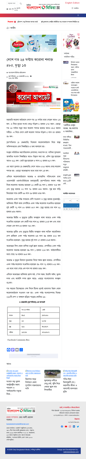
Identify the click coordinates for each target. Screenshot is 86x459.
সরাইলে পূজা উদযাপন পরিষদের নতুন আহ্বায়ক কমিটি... (66, 161)
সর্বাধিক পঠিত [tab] (69, 57)
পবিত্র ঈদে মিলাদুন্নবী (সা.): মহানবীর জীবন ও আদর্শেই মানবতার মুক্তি (70, 385)
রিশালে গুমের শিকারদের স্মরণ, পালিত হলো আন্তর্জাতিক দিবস (75, 68)
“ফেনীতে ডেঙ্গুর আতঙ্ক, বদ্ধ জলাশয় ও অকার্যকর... (70, 128)
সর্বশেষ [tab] (66, 53)
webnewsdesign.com (71, 452)
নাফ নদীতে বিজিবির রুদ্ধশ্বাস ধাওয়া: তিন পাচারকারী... (67, 142)
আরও (9, 364)
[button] (78, 15)
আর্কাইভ (76, 8)
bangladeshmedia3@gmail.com (18, 424)
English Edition (72, 3)
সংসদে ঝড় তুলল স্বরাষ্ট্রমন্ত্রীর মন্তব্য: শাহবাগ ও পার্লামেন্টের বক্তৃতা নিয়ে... (14, 387)
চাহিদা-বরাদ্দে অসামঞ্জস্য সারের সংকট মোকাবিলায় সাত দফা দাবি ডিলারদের (75, 89)
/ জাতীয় (12, 28)
